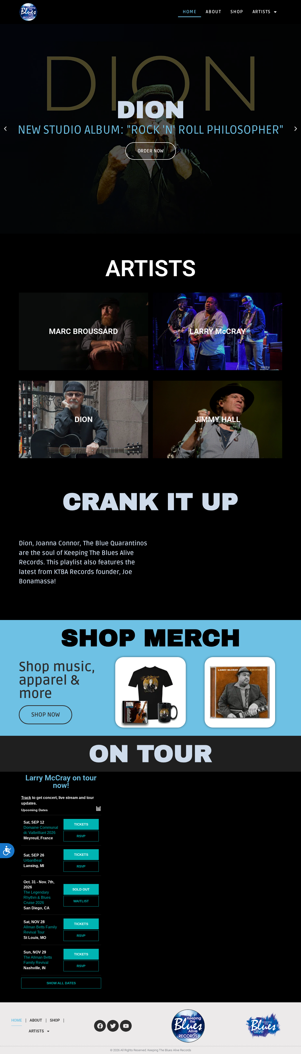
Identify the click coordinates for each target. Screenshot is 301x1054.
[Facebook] (100, 1026)
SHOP (236, 12)
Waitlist (81, 901)
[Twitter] (113, 1026)
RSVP (81, 836)
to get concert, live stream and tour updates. (57, 800)
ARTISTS (262, 12)
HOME (189, 12)
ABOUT (213, 12)
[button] (5, 129)
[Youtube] (126, 1026)
